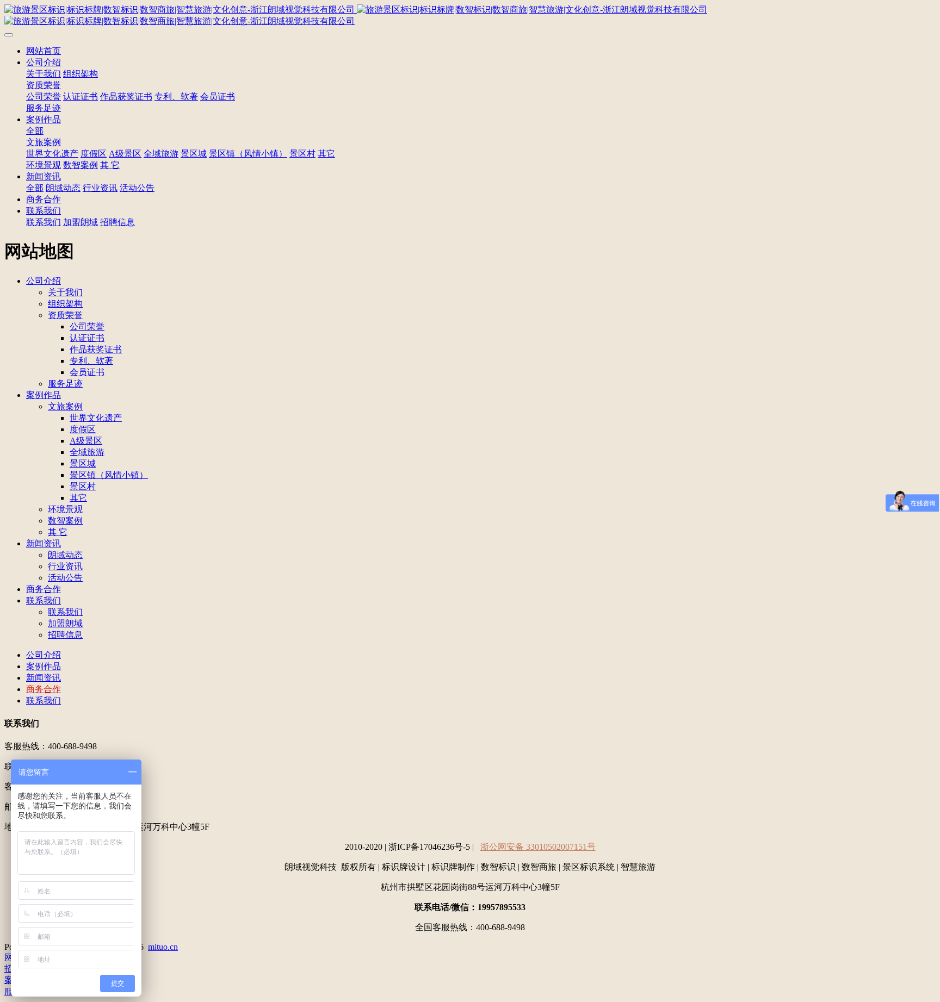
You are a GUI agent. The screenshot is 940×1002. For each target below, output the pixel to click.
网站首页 (43, 50)
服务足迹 (43, 108)
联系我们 (43, 210)
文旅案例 (43, 142)
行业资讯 (100, 187)
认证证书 (80, 96)
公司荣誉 (43, 96)
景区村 (302, 153)
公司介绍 (43, 62)
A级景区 (125, 153)
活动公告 (137, 187)
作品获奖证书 (126, 96)
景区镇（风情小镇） (248, 153)
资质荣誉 (43, 85)
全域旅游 (161, 153)
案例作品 (43, 119)
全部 (35, 130)
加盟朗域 (80, 222)
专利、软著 (176, 96)
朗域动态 (63, 187)
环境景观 (43, 165)
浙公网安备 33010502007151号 (538, 846)
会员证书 (217, 96)
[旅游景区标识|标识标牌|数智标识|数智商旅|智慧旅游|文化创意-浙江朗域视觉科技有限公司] (470, 15)
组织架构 (80, 73)
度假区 (94, 153)
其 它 (110, 165)
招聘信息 (117, 222)
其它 (326, 153)
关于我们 (43, 73)
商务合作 (43, 199)
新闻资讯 (43, 176)
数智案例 (80, 165)
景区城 (194, 153)
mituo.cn (163, 946)
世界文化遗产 (52, 153)
